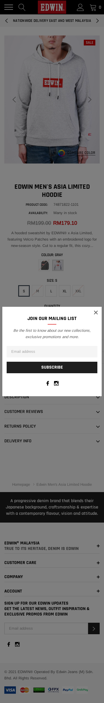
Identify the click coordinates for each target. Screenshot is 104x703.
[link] (47, 383)
